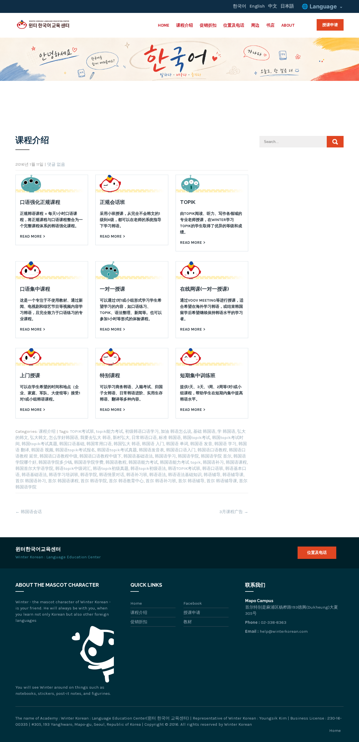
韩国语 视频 (42, 449)
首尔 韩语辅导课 (221, 480)
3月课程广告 (233, 511)
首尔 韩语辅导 (191, 480)
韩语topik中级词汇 (73, 468)
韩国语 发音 (201, 443)
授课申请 (330, 25)
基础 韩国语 (204, 431)
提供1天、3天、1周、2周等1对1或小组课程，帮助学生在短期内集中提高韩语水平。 (211, 393)
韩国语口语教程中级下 (100, 456)
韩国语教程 (115, 462)
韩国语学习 (165, 456)
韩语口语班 (212, 468)
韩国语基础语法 (138, 456)
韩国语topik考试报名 (75, 449)
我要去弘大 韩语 (95, 437)
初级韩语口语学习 (142, 431)
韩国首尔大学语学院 (34, 468)
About (288, 25)
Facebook (192, 603)
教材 (187, 621)
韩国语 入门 (153, 443)
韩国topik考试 (196, 437)
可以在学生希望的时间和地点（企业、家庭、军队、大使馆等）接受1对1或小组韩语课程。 (50, 393)
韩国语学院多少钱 (55, 462)
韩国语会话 (28, 511)
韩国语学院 (188, 456)
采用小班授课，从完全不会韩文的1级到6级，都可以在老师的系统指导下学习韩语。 (130, 219)
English (257, 6)
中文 (272, 6)
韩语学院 (88, 474)
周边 (255, 25)
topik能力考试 (109, 431)
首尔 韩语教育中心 (126, 480)
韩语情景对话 (111, 474)
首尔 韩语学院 (93, 480)
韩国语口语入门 (180, 449)
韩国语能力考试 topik (180, 462)
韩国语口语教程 (212, 449)
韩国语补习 (213, 462)
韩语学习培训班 (63, 474)
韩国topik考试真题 (39, 443)
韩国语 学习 (225, 443)
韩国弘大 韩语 (127, 443)
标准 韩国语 (170, 437)
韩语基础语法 (34, 474)
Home (163, 25)
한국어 (239, 6)
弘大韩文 (38, 437)
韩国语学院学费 (88, 462)
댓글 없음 (56, 164)
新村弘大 (121, 437)
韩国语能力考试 (143, 462)
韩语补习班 (136, 474)
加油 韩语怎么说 (176, 431)
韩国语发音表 (151, 449)
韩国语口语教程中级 (58, 456)
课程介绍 (184, 25)
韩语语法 (157, 474)
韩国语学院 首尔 (216, 456)
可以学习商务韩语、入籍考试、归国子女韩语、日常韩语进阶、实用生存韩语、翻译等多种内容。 (131, 393)
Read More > (32, 236)
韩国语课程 (236, 462)
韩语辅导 (212, 474)
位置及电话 (233, 25)
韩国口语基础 (71, 443)
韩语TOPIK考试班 (184, 468)
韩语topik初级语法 (148, 468)
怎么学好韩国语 (63, 437)
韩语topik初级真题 (110, 468)
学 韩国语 (226, 431)
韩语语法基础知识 (185, 474)
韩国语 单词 (177, 443)
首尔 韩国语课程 (63, 480)
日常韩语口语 (144, 437)
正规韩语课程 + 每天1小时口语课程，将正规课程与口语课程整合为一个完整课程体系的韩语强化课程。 (51, 219)
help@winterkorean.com (284, 631)
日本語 (287, 6)
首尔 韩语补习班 (161, 480)
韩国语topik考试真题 (117, 449)
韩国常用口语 (99, 443)
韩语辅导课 (232, 474)
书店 (270, 25)
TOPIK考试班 (82, 431)
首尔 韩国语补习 (30, 480)
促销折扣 (208, 25)
